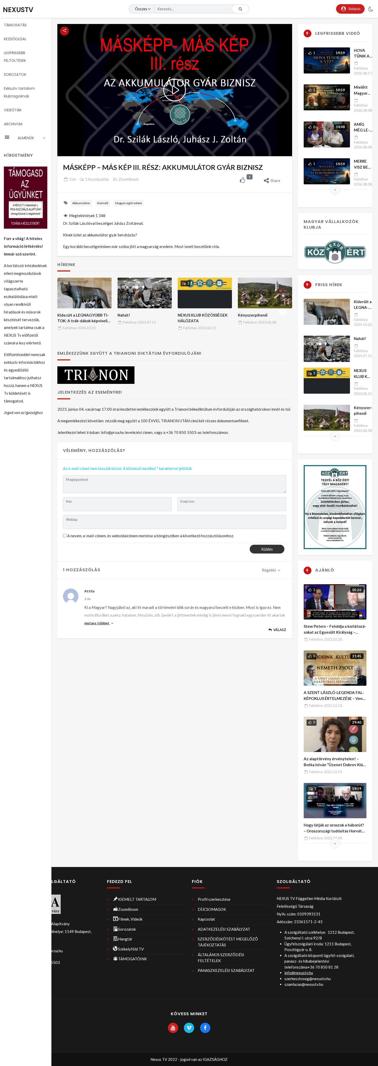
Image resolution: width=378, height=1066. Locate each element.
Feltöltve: (79, 328)
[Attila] (70, 596)
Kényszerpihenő (252, 315)
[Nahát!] (145, 293)
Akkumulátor (81, 203)
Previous (67, 311)
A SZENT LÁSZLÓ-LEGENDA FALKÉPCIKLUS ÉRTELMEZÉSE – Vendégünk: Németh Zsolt (334, 698)
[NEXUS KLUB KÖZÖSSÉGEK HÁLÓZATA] (205, 293)
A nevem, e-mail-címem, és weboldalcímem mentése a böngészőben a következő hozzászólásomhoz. (150, 535)
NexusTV (18, 9)
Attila (89, 591)
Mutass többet (97, 623)
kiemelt (102, 203)
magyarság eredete (128, 203)
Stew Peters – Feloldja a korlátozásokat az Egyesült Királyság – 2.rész (335, 632)
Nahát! (124, 315)
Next (282, 311)
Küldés (267, 549)
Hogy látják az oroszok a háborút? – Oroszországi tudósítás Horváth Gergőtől (334, 831)
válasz (279, 630)
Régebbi (269, 570)
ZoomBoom (129, 179)
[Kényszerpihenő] (265, 293)
